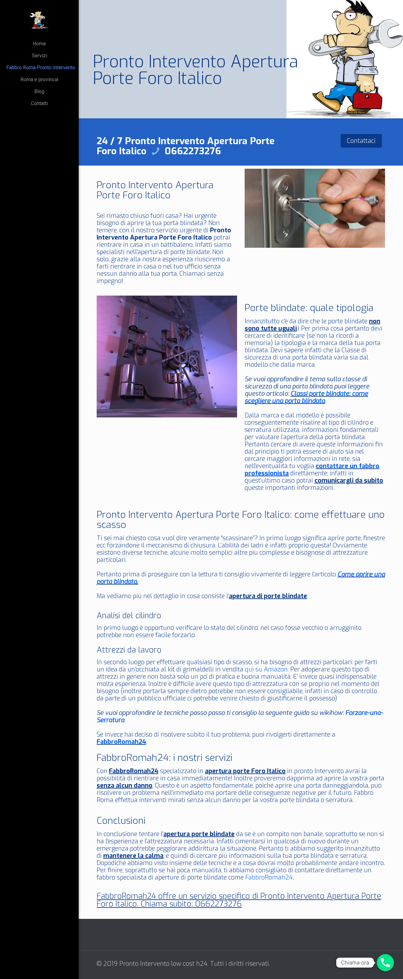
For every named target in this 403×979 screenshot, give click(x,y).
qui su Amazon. (267, 669)
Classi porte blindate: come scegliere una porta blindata (306, 397)
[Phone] (385, 962)
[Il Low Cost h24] (39, 19)
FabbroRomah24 (121, 742)
